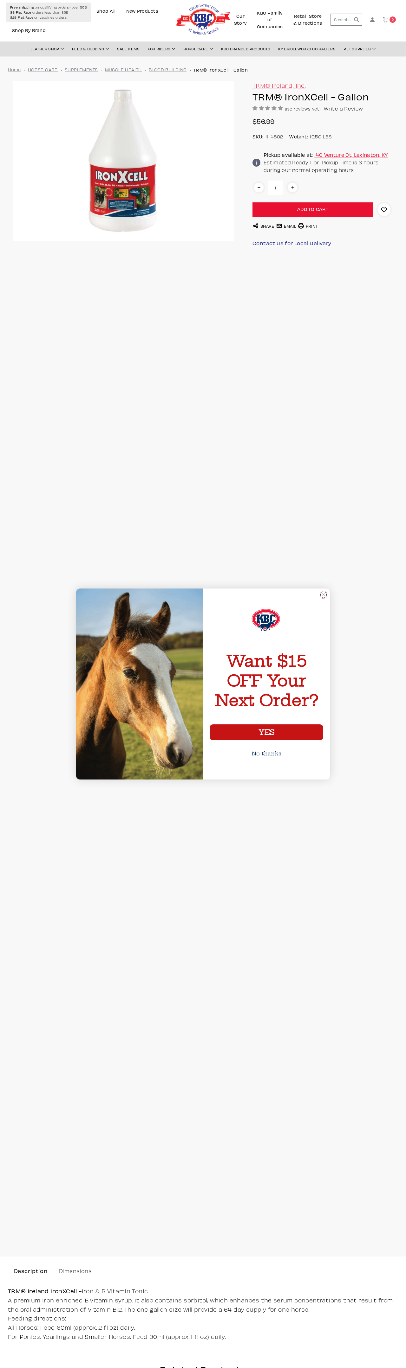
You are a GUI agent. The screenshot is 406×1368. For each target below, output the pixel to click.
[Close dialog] (323, 595)
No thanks (266, 753)
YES (266, 732)
